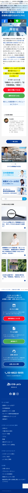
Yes (18, 10)
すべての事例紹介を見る (14, 166)
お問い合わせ (14, 364)
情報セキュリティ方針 (8, 477)
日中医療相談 (6, 408)
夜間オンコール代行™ (8, 405)
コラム (4, 436)
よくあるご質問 (6, 459)
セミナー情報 (6, 434)
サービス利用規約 (7, 474)
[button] (25, 154)
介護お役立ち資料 (7, 431)
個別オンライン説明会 (8, 445)
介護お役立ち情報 (16, 289)
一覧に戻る (14, 141)
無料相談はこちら (14, 318)
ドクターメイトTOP (6, 289)
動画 (3, 439)
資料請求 (14, 341)
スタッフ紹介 (6, 457)
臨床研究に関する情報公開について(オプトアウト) (13, 480)
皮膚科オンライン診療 (8, 411)
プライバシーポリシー (8, 471)
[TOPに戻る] (14, 384)
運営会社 (14, 387)
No (20, 10)
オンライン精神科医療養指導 (10, 414)
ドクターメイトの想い (8, 454)
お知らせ (4, 428)
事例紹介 (4, 419)
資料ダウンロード (7, 442)
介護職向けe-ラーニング (9, 416)
